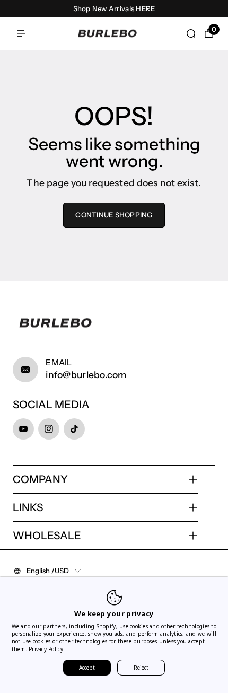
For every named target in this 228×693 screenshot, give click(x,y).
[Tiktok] (74, 429)
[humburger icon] (21, 33)
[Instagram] (48, 429)
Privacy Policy (46, 649)
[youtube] (23, 429)
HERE (145, 8)
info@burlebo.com (86, 374)
